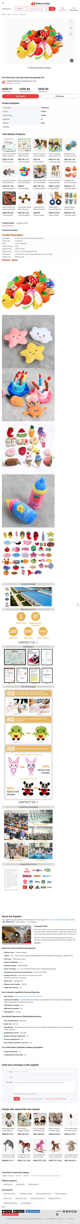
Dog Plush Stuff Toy (54, 1198)
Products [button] (20, 9)
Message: (10, 1082)
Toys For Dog (7, 1198)
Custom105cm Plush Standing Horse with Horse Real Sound (24, 1157)
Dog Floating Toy (34, 1184)
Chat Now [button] (60, 96)
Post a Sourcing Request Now (56, 1099)
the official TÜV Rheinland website (58, 920)
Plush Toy (18, 996)
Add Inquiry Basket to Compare (40, 68)
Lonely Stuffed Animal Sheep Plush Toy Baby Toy (71, 1157)
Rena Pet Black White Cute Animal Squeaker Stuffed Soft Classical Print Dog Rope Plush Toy (40, 181)
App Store (7, 1211)
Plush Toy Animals (60, 1194)
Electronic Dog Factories (43, 1194)
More (3, 1207)
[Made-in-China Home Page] (40, 3)
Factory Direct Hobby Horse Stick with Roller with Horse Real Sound (71, 1131)
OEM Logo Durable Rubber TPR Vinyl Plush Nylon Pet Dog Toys (24, 155)
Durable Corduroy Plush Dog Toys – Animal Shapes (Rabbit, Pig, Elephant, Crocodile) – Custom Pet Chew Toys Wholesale (70, 208)
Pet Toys (15, 14)
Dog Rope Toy (20, 1184)
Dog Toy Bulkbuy (26, 1203)
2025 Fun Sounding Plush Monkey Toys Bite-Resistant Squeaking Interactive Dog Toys (55, 155)
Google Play (18, 1211)
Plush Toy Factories (9, 1194)
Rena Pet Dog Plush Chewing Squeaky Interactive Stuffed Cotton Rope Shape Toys (55, 181)
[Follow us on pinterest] (75, 1211)
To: (12, 1077)
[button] (3, 3)
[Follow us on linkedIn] (57, 1214)
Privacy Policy (70, 1218)
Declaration (60, 1218)
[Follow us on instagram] (70, 1211)
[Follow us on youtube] (73, 1211)
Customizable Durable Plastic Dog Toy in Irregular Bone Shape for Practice (24, 208)
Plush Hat (39, 996)
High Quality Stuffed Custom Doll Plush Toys (8, 1131)
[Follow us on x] (67, 1211)
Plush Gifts (25, 996)
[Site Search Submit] (52, 9)
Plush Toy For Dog (21, 1198)
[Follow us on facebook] (64, 1211)
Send (16, 1099)
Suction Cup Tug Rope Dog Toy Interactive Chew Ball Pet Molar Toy (9, 155)
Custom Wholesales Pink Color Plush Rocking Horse (39, 1157)
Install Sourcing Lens (11, 1214)
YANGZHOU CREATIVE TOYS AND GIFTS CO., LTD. (21, 81)
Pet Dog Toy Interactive (37, 1198)
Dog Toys (23, 14)
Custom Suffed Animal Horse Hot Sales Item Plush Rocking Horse (55, 1157)
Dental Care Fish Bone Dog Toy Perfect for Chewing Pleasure (9, 181)
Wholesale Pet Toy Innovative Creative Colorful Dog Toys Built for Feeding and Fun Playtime (70, 155)
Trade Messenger (33, 1211)
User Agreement (50, 1218)
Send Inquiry (20, 96)
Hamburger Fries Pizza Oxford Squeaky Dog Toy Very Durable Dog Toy (70, 181)
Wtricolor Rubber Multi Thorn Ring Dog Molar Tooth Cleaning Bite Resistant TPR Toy (24, 181)
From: (11, 1072)
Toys (9, 14)
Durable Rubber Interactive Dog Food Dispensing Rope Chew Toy (55, 208)
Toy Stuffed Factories (25, 1194)
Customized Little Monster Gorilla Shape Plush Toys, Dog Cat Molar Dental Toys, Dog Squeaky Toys (40, 208)
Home (4, 14)
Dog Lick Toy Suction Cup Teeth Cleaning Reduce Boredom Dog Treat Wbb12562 (39, 155)
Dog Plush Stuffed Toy (10, 1203)
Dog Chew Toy (8, 1184)
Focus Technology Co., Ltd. (26, 1218)
